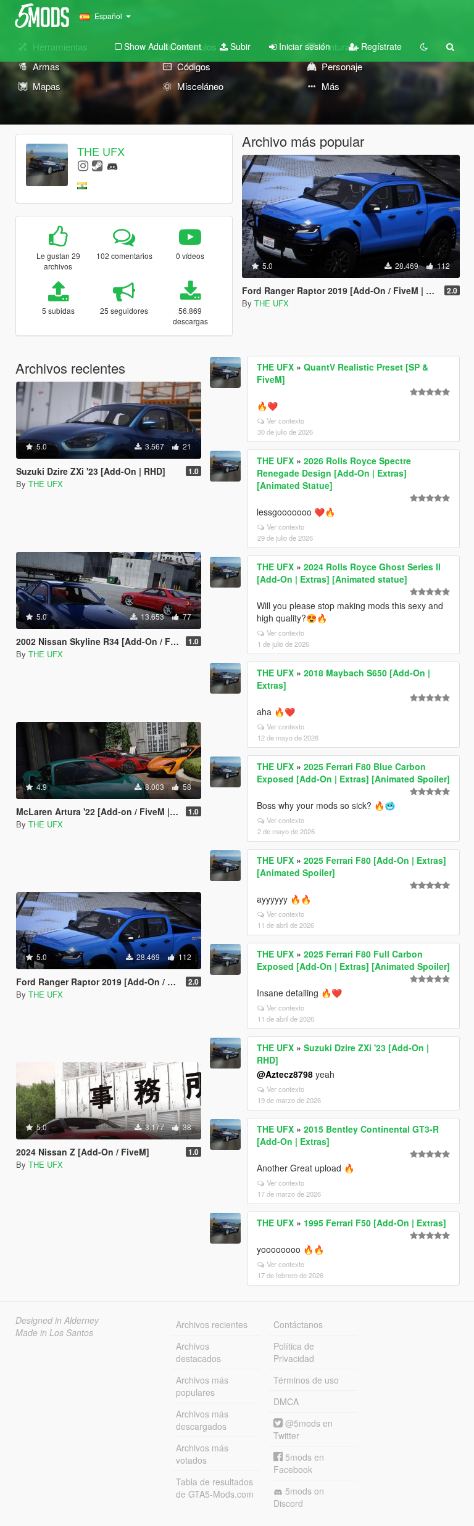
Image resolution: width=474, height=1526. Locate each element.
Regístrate (380, 46)
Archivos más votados (202, 1454)
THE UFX (101, 151)
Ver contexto (285, 420)
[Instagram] (83, 165)
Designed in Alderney (57, 1320)
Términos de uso (306, 1380)
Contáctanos (298, 1324)
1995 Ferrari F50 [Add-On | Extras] (375, 1222)
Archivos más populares (202, 1386)
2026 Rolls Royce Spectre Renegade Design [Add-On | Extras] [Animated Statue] (334, 472)
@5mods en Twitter (303, 1429)
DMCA (286, 1401)
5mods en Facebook (298, 1463)
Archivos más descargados (202, 1420)
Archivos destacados (198, 1352)
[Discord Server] (112, 165)
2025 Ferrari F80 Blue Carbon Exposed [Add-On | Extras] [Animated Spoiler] (353, 772)
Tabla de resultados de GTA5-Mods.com (215, 1487)
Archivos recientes (211, 1324)
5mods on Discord (298, 1497)
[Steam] (97, 165)
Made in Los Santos (54, 1332)
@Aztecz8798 (285, 1074)
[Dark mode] (424, 46)
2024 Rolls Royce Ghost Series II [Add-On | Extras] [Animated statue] (349, 572)
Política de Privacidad (293, 1352)
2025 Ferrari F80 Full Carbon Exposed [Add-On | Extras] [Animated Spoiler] (353, 960)
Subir (239, 46)
